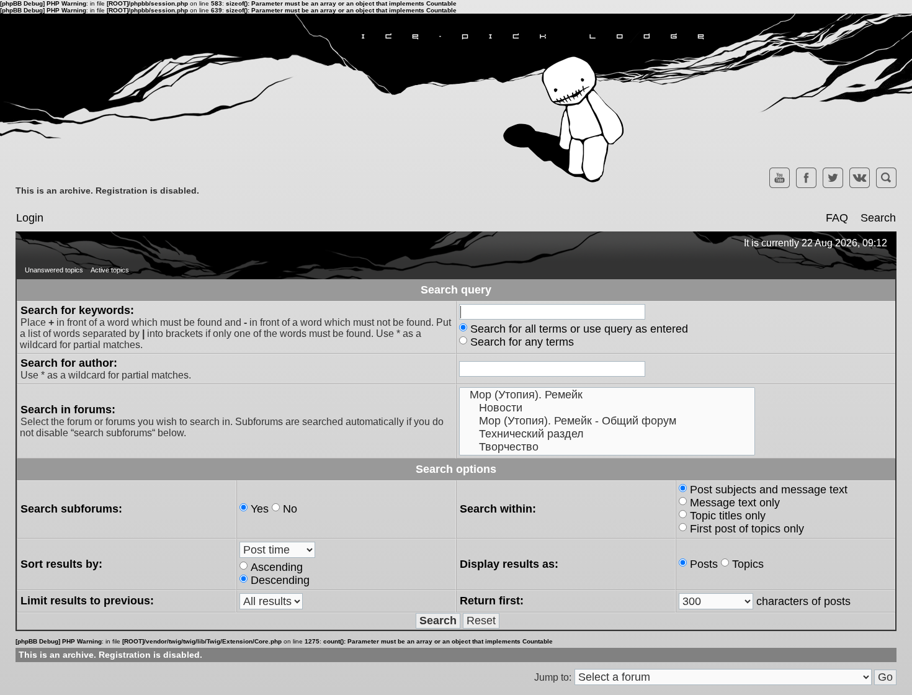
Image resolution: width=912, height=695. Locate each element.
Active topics (110, 270)
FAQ (837, 218)
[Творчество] (607, 447)
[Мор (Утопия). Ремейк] (607, 394)
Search (878, 218)
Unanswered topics (54, 270)
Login (29, 218)
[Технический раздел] (607, 434)
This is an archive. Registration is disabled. (107, 190)
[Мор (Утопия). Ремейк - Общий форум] (607, 421)
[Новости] (607, 408)
